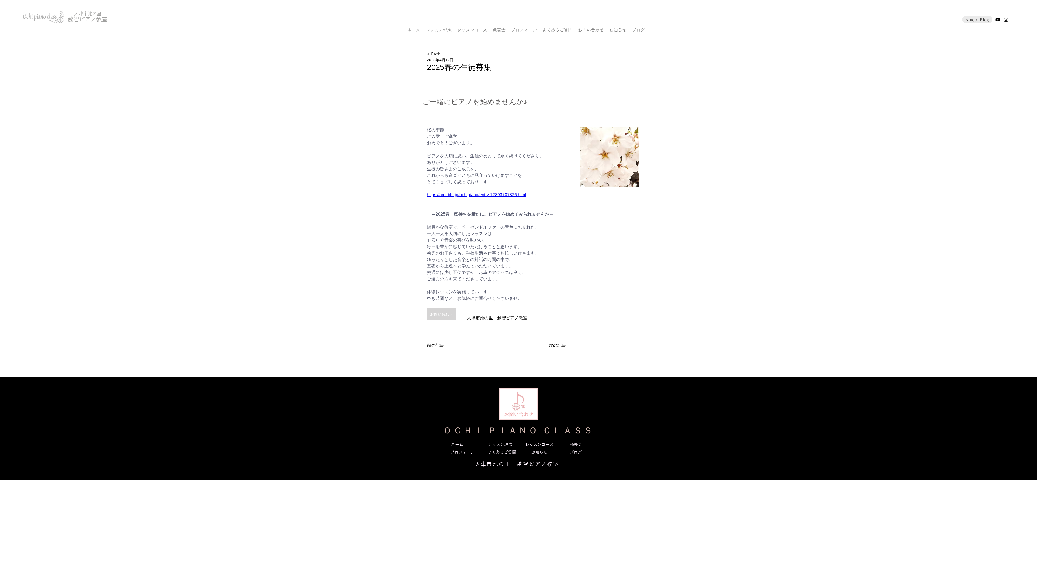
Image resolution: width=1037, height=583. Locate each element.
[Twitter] (998, 19)
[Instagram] (1006, 19)
